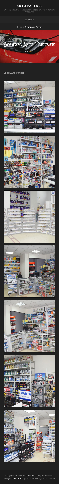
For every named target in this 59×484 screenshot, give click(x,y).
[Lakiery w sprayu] (29, 137)
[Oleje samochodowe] (29, 83)
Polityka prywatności (13, 478)
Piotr (31, 51)
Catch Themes (48, 478)
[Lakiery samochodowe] (29, 247)
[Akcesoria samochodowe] (29, 412)
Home (19, 27)
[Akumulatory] (29, 357)
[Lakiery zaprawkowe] (29, 192)
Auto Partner (30, 6)
